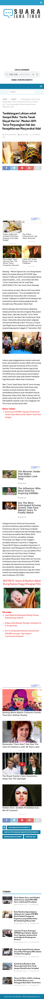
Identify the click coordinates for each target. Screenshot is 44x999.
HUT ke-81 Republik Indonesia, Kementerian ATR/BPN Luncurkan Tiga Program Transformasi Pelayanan (22, 633)
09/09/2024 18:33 (10, 134)
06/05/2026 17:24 (21, 956)
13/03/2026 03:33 (21, 985)
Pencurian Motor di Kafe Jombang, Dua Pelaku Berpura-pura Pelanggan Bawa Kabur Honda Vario (27, 980)
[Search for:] (22, 92)
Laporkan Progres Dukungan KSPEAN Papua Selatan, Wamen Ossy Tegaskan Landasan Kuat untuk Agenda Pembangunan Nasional (26, 935)
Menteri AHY (31, 837)
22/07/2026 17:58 (21, 923)
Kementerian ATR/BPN (12, 837)
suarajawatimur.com (33, 996)
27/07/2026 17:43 (21, 904)
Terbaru (6, 891)
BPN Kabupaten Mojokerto (19, 827)
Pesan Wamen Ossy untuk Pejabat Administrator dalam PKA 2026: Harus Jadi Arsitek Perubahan (27, 899)
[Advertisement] (22, 44)
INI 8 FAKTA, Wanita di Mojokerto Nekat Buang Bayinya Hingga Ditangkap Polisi (22, 582)
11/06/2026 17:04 (21, 942)
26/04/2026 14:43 (21, 971)
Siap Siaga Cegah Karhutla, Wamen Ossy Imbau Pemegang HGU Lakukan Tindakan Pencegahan (27, 951)
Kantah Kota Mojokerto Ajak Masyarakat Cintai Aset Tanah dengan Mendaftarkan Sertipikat (26, 966)
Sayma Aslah (24, 134)
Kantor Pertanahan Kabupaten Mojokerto (21, 832)
